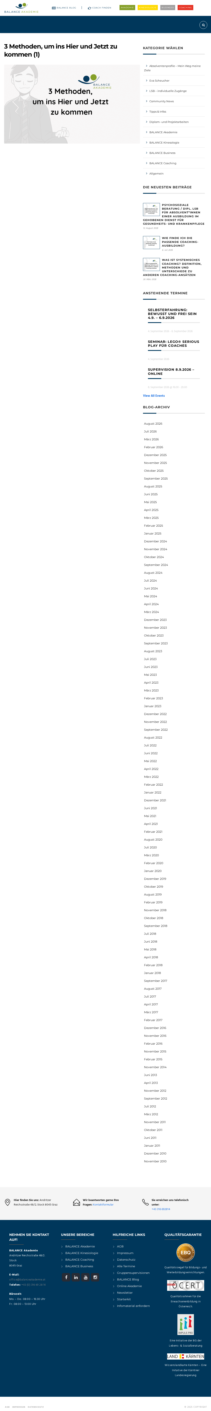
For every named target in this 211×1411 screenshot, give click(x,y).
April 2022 (151, 769)
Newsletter (125, 1293)
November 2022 (155, 722)
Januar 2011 (152, 1145)
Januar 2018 (152, 973)
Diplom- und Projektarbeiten (169, 122)
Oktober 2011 (153, 1130)
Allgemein (156, 173)
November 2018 (155, 910)
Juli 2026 (150, 431)
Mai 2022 (150, 761)
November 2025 (155, 463)
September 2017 (155, 981)
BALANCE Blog (66, 7)
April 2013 (151, 1083)
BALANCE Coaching (162, 163)
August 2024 (153, 573)
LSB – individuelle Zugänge (168, 91)
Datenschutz (126, 1259)
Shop (184, 36)
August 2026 (153, 423)
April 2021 (151, 824)
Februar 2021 (153, 832)
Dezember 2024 (155, 541)
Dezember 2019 (155, 879)
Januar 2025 (152, 533)
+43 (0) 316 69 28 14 (33, 1285)
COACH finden (101, 7)
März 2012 (151, 1114)
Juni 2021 (150, 808)
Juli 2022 (150, 745)
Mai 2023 (150, 675)
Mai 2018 (150, 949)
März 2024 (151, 612)
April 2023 (151, 682)
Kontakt (198, 36)
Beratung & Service (137, 36)
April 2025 (151, 510)
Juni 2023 (151, 667)
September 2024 (156, 565)
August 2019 (153, 894)
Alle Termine (126, 1266)
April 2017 (151, 1004)
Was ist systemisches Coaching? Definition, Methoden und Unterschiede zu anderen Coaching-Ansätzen (172, 267)
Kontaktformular (103, 1204)
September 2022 (156, 730)
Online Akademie (129, 1286)
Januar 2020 (153, 871)
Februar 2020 (153, 863)
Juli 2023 (150, 659)
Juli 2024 (150, 580)
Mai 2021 (150, 816)
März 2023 (151, 690)
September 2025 (156, 478)
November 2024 (155, 549)
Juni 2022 (151, 753)
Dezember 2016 (155, 1028)
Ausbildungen (58, 36)
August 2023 (153, 651)
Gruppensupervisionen (133, 1273)
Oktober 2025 (154, 471)
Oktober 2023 (154, 635)
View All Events (154, 395)
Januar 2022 (152, 792)
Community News (161, 101)
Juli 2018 (150, 934)
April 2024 (151, 604)
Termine (112, 36)
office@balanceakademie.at (27, 1279)
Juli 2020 (150, 847)
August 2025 (153, 486)
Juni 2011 (150, 1138)
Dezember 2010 (155, 1153)
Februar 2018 (153, 965)
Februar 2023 (153, 698)
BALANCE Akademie (163, 132)
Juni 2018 (150, 941)
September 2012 (155, 1098)
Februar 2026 (153, 447)
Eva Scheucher (159, 80)
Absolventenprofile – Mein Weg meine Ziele (172, 68)
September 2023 (156, 643)
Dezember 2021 (155, 800)
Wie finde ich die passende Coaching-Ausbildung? (180, 241)
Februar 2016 (153, 1043)
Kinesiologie (148, 7)
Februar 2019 (153, 902)
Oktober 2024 (154, 557)
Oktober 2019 (153, 886)
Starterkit (124, 1299)
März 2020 (151, 855)
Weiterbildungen (88, 36)
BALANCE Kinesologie (164, 142)
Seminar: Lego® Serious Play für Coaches (173, 344)
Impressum (125, 1253)
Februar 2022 (153, 784)
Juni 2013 (150, 1075)
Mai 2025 (150, 502)
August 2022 (153, 737)
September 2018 (155, 926)
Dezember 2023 (155, 620)
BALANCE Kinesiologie (81, 1253)
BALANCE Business (162, 152)
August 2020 (153, 839)
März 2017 (151, 1012)
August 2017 (153, 989)
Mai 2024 (150, 596)
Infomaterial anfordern (133, 1306)
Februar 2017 (153, 1020)
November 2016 (155, 1036)
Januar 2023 (152, 706)
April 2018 (151, 957)
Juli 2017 (150, 996)
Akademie (127, 7)
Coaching (185, 7)
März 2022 (151, 777)
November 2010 (155, 1161)
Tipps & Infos (157, 111)
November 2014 (155, 1067)
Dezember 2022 (155, 714)
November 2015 (155, 1051)
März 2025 (151, 518)
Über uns (164, 36)
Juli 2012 (150, 1106)
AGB (120, 1246)
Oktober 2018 (153, 918)
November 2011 (155, 1122)
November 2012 (155, 1091)
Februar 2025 (153, 525)
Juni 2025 (151, 494)
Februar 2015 (153, 1059)
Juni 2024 (151, 588)
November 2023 (155, 627)
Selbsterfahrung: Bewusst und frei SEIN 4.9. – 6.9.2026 (172, 314)
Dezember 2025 (155, 455)
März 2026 (151, 439)
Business (168, 7)
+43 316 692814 (161, 1209)
